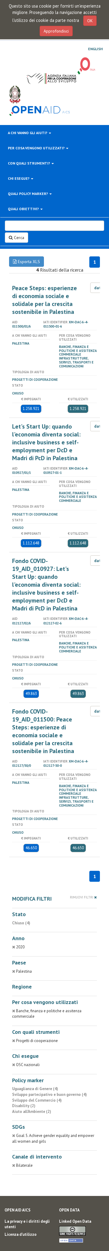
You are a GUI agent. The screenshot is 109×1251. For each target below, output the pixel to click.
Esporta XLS (28, 261)
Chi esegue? (19, 178)
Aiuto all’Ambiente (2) (31, 1111)
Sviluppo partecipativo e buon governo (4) (49, 1094)
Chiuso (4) (21, 923)
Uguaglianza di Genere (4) (35, 1088)
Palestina (20, 343)
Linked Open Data (75, 1221)
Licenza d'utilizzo (21, 1234)
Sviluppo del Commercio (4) (37, 1100)
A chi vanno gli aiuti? (28, 132)
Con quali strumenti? (29, 163)
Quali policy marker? (28, 193)
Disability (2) (23, 1105)
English (95, 49)
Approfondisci (56, 31)
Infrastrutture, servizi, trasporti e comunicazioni (76, 362)
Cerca (18, 237)
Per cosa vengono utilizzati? (36, 148)
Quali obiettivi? (24, 209)
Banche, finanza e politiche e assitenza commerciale (78, 351)
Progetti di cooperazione (35, 379)
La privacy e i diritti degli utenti (27, 1224)
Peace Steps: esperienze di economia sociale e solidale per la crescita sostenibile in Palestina (44, 300)
